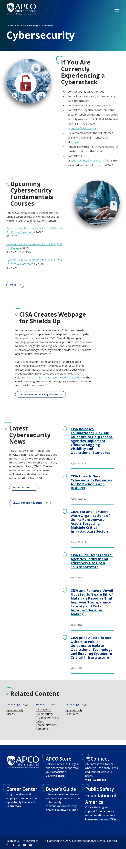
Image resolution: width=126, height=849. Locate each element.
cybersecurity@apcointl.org (87, 160)
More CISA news (22, 487)
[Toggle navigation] (117, 9)
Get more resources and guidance (38, 394)
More (13, 284)
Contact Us (13, 840)
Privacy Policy (30, 840)
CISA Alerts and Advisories (27, 502)
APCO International (81, 841)
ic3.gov (75, 142)
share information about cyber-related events (57, 377)
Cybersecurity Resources (73, 712)
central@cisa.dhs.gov (83, 128)
